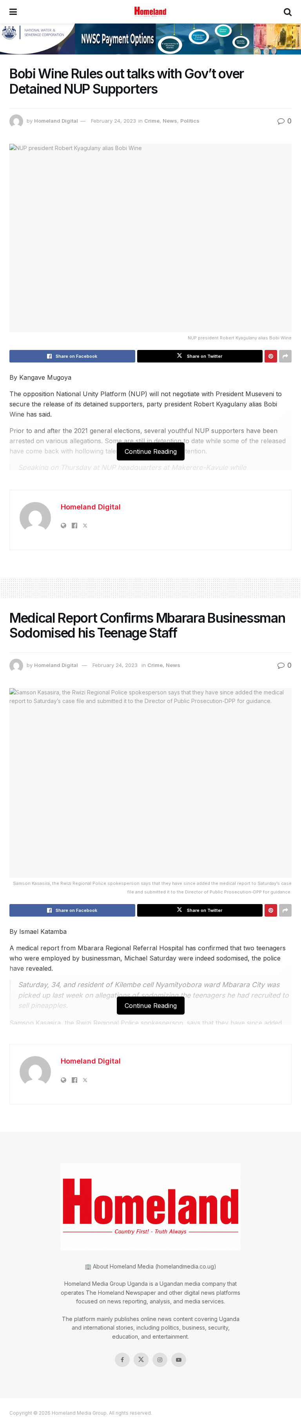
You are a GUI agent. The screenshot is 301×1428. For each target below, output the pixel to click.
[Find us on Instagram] (159, 1360)
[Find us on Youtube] (178, 1360)
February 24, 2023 (113, 121)
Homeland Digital (56, 121)
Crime (152, 121)
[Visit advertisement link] (150, 39)
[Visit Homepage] (150, 12)
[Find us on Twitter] (141, 1360)
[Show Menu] (13, 12)
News (170, 121)
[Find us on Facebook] (122, 1360)
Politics (189, 121)
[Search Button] (288, 12)
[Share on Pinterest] (271, 356)
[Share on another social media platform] (285, 356)
